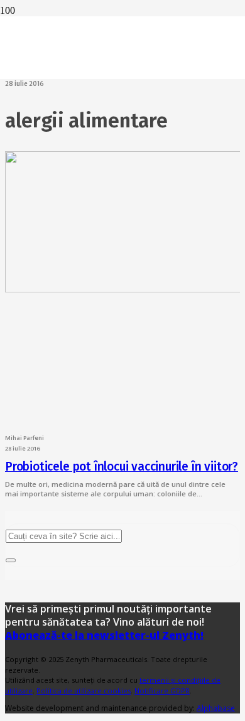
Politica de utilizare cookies (83, 690)
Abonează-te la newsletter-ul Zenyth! (104, 635)
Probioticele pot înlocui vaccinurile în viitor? (121, 466)
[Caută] (11, 560)
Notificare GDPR (162, 690)
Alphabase (216, 708)
